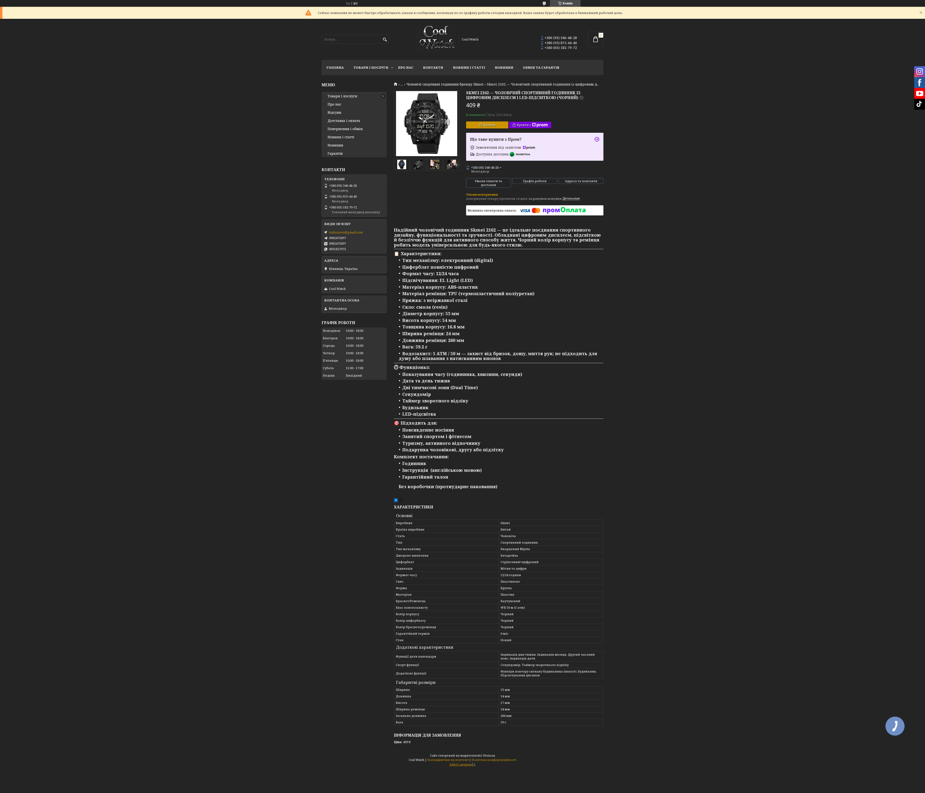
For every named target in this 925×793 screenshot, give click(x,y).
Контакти (433, 67)
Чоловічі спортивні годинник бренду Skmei (444, 84)
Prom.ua (489, 755)
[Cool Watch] (435, 39)
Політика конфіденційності (494, 760)
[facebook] (396, 501)
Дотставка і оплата (344, 121)
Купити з (524, 125)
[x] (401, 501)
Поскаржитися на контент (448, 760)
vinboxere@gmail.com (346, 232)
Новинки (504, 67)
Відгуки (334, 112)
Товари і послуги (370, 67)
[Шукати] (385, 39)
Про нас (405, 67)
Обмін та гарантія (541, 67)
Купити (489, 125)
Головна (335, 67)
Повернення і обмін (345, 129)
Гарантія (335, 153)
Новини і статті (469, 67)
